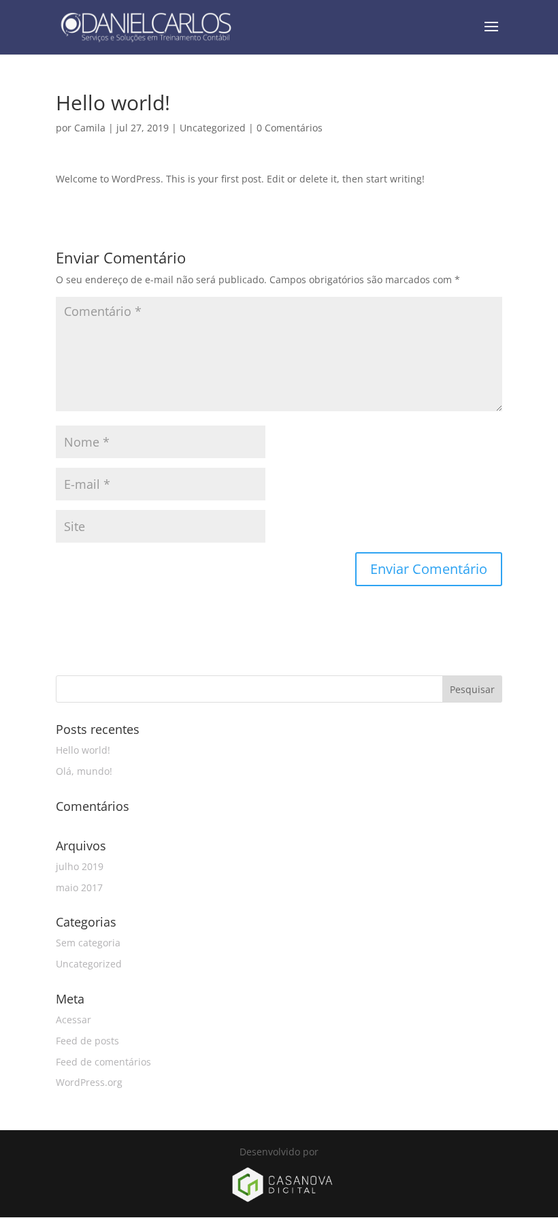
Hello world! (83, 749)
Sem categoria (88, 942)
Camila (89, 127)
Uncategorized (213, 127)
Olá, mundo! (84, 771)
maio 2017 (79, 887)
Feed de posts (87, 1040)
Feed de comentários (103, 1061)
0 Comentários (290, 127)
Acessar (73, 1019)
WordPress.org (89, 1082)
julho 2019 (79, 866)
